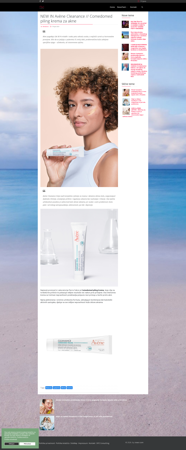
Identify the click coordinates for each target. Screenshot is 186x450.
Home (112, 7)
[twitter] (43, 1)
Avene (69, 388)
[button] (141, 1)
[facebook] (40, 1)
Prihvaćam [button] (27, 444)
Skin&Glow (46, 26)
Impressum (83, 443)
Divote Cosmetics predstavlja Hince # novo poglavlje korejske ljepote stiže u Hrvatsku (139, 57)
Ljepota (56, 388)
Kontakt (133, 7)
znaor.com (139, 442)
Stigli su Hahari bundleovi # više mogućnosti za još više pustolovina (84, 416)
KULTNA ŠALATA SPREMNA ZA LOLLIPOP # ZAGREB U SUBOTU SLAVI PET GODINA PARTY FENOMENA (139, 25)
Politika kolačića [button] (22, 437)
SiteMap (73, 443)
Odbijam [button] (11, 444)
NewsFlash (121, 7)
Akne (63, 388)
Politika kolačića (62, 443)
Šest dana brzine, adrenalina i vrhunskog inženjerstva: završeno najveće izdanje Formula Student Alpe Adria (139, 36)
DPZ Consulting (102, 443)
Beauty (49, 388)
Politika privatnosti (47, 443)
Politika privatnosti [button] (10, 439)
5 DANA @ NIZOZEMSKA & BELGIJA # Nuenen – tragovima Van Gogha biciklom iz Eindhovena (139, 47)
